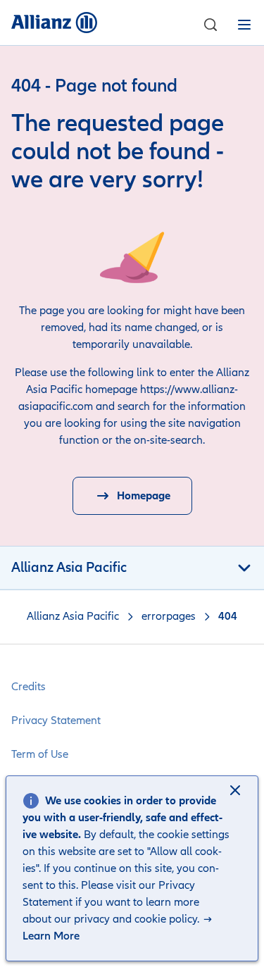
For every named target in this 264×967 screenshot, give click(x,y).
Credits (28, 687)
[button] (236, 791)
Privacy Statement (56, 720)
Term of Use (39, 754)
